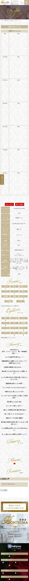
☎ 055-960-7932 (14, 531)
